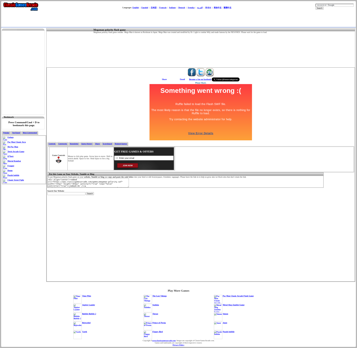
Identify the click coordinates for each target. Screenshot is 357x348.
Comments (62, 144)
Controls (52, 144)
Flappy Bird (157, 332)
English (135, 8)
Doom (10, 171)
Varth (84, 332)
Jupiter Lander (88, 305)
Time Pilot (86, 296)
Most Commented (30, 133)
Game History (86, 144)
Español (144, 8)
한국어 (208, 8)
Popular (6, 133)
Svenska (191, 8)
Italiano (172, 8)
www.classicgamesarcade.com (164, 340)
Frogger (11, 166)
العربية (200, 8)
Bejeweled (86, 323)
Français (163, 8)
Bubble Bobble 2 (89, 314)
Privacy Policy (178, 345)
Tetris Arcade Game (16, 152)
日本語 (154, 8)
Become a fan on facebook (200, 79)
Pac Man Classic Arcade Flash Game (238, 296)
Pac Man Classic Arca (17, 142)
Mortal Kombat (14, 161)
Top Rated (16, 133)
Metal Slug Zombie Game (233, 305)
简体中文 (218, 8)
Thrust (155, 314)
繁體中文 (227, 8)
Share (97, 144)
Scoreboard (107, 144)
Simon (225, 314)
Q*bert (11, 156)
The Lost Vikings (159, 296)
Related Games (121, 144)
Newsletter (74, 144)
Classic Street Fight (16, 180)
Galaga (11, 137)
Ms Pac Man (13, 147)
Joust (225, 323)
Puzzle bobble (13, 175)
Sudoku (155, 305)
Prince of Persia (159, 323)
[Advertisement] (177, 20)
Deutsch (181, 8)
